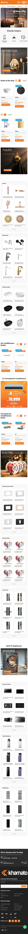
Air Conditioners (4, 907)
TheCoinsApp (3, 927)
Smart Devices (4, 909)
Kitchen (2, 906)
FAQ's (2, 897)
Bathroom (16, 904)
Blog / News (17, 895)
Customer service (4, 895)
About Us (3, 893)
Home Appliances (18, 906)
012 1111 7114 (14, 858)
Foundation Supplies (5, 904)
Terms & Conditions (18, 893)
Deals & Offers (17, 909)
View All (14, 229)
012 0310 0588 (6, 858)
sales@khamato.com (8, 863)
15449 (25, 863)
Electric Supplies (18, 907)
